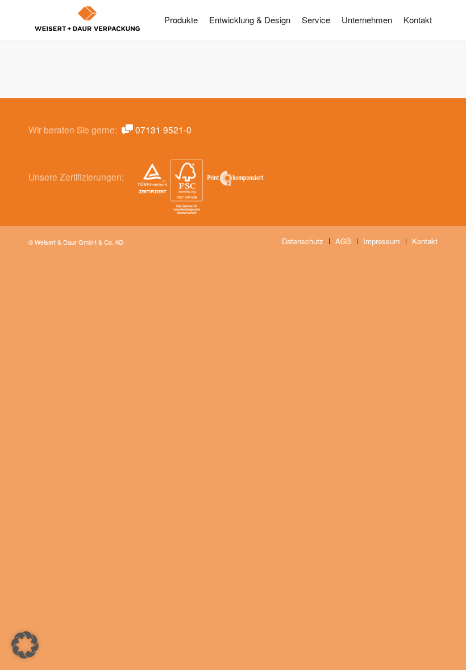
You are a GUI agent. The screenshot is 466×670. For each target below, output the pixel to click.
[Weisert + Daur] (87, 20)
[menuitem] (181, 20)
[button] (25, 645)
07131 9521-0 (163, 129)
